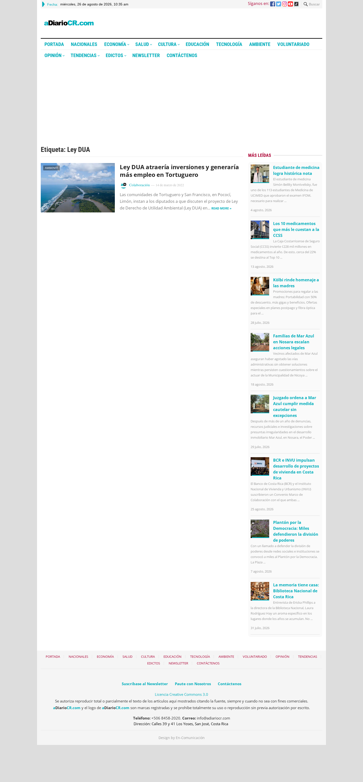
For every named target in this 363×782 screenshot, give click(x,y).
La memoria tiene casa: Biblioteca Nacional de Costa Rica (296, 590)
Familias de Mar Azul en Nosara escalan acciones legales (293, 341)
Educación (197, 44)
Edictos (114, 55)
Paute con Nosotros (193, 683)
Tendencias (84, 55)
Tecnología (229, 44)
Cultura (167, 44)
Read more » (221, 208)
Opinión (52, 55)
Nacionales (84, 44)
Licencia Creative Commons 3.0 (181, 694)
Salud (142, 44)
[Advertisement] (181, 98)
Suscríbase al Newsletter (145, 683)
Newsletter (146, 55)
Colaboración (139, 184)
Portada (54, 44)
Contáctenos (182, 55)
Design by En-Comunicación (182, 737)
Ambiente (259, 44)
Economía (115, 44)
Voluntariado (293, 44)
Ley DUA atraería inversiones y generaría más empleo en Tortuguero (179, 171)
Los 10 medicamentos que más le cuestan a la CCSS (296, 229)
